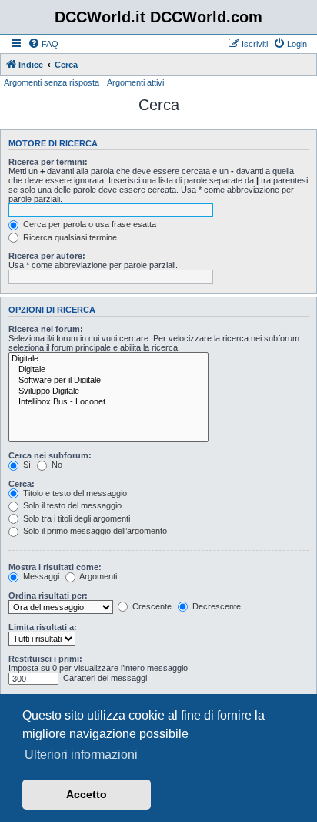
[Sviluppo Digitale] (108, 391)
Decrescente (215, 606)
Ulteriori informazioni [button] (81, 754)
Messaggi (40, 576)
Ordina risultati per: (48, 595)
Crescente (151, 606)
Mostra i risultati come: (55, 567)
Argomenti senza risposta (51, 82)
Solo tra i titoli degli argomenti (75, 518)
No (55, 464)
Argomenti (97, 576)
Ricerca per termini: (48, 161)
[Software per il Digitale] (108, 380)
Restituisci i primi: (45, 658)
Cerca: (21, 483)
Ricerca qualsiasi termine (69, 237)
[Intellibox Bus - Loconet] (108, 402)
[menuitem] (43, 44)
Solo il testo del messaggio (71, 505)
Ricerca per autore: (46, 255)
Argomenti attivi (135, 82)
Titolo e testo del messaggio (74, 493)
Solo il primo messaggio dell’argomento (94, 530)
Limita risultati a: (42, 627)
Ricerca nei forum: (45, 329)
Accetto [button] (86, 794)
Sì (26, 464)
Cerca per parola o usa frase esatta (88, 224)
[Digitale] (108, 359)
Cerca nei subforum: (50, 455)
